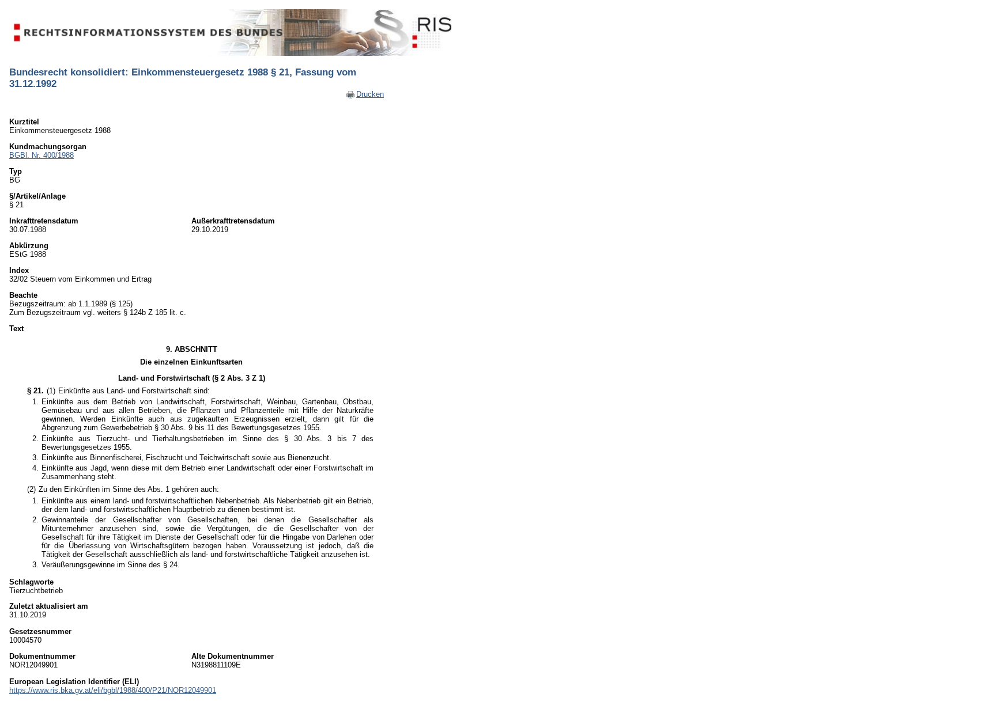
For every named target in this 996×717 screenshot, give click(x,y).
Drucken (370, 94)
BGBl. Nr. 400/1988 (41, 155)
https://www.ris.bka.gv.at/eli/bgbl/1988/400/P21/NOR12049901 (112, 690)
